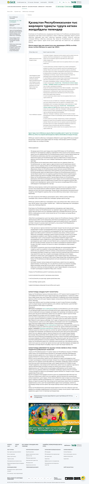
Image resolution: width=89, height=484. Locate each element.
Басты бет (10, 11)
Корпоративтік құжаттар (32, 460)
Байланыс (67, 445)
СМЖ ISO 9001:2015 (68, 456)
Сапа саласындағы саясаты (70, 454)
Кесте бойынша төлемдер (13, 17)
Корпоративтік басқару (32, 449)
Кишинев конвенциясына (46, 328)
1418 (73, 2)
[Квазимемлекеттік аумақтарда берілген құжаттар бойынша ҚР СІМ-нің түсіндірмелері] (76, 396)
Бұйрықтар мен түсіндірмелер (52, 461)
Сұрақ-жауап (48, 6)
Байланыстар (41, 6)
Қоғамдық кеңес (12, 467)
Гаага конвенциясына (48, 308)
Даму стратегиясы (11, 456)
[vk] (35, 478)
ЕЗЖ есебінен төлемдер (15, 28)
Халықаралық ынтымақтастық (14, 461)
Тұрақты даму (10, 458)
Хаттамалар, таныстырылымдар (15, 473)
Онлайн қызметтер (21, 2)
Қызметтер (24, 6)
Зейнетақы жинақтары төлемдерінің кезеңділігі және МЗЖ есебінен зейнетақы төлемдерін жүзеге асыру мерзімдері (15, 47)
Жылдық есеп (29, 462)
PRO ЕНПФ (50, 2)
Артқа (30, 15)
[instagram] (32, 478)
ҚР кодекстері (48, 456)
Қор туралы (10, 449)
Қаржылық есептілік (31, 464)
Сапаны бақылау (68, 449)
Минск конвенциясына (50, 325)
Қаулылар (47, 458)
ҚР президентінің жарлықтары (52, 454)
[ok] (41, 478)
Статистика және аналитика (14, 6)
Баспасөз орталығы (32, 6)
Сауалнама (66, 458)
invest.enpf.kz (43, 2)
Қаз (63, 2)
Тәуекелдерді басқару (32, 467)
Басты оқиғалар (11, 454)
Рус (66, 2)
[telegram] (48, 478)
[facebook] (38, 478)
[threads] (44, 478)
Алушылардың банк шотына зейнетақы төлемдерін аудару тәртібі (14, 39)
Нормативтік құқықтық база (53, 449)
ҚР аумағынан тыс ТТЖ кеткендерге (15, 21)
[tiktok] (51, 478)
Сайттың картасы (68, 467)
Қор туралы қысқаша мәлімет (14, 451)
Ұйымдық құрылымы (31, 458)
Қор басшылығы (30, 451)
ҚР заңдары (47, 451)
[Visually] (59, 2)
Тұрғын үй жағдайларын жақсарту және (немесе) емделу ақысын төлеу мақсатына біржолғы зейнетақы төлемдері (15, 33)
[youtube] (29, 478)
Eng (69, 2)
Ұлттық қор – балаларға (33, 2)
